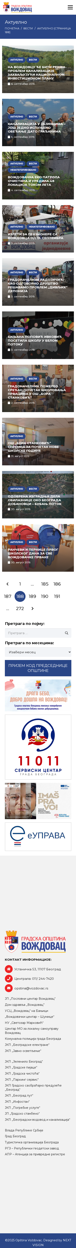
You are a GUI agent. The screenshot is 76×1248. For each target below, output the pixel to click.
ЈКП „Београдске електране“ (27, 1045)
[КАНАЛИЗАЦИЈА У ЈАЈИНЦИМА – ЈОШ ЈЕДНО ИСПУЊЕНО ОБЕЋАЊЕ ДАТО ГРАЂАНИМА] (38, 122)
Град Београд (15, 1136)
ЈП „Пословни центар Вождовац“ (30, 999)
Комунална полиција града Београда (33, 1039)
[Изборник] (70, 7)
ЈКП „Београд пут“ (19, 1095)
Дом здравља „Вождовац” (25, 1005)
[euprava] (38, 837)
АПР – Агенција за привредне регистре (35, 1154)
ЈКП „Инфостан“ (17, 1102)
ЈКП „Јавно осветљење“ (23, 1051)
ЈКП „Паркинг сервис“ (22, 1079)
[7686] (38, 695)
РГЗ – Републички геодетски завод (32, 1148)
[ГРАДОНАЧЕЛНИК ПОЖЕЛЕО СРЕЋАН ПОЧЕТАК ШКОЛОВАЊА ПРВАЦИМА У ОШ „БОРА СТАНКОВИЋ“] (38, 388)
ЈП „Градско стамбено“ (22, 1113)
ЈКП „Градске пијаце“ (21, 1067)
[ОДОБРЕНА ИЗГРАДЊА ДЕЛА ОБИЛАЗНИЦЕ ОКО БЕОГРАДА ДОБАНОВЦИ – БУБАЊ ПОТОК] (38, 495)
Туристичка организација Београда (32, 1142)
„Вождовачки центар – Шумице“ (29, 1017)
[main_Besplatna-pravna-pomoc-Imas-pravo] (38, 801)
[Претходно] (7, 584)
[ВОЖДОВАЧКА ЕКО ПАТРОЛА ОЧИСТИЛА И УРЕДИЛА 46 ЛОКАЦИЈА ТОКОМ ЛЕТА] (38, 175)
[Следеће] (32, 608)
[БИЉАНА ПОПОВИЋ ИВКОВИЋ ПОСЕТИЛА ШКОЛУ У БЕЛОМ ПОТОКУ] (38, 335)
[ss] (38, 747)
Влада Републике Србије (24, 1130)
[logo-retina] (17, 7)
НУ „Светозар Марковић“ (24, 1023)
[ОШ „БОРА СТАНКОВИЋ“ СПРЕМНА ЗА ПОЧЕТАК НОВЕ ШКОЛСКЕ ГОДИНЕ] (38, 441)
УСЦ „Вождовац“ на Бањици (26, 1011)
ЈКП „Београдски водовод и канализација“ (37, 1120)
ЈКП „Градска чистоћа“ (22, 1073)
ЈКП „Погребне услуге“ (22, 1108)
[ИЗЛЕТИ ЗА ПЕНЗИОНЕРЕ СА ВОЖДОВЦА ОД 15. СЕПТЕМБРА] (38, 229)
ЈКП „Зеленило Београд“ (24, 1061)
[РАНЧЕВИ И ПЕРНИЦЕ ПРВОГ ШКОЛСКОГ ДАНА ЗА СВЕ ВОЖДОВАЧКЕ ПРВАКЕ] (38, 548)
